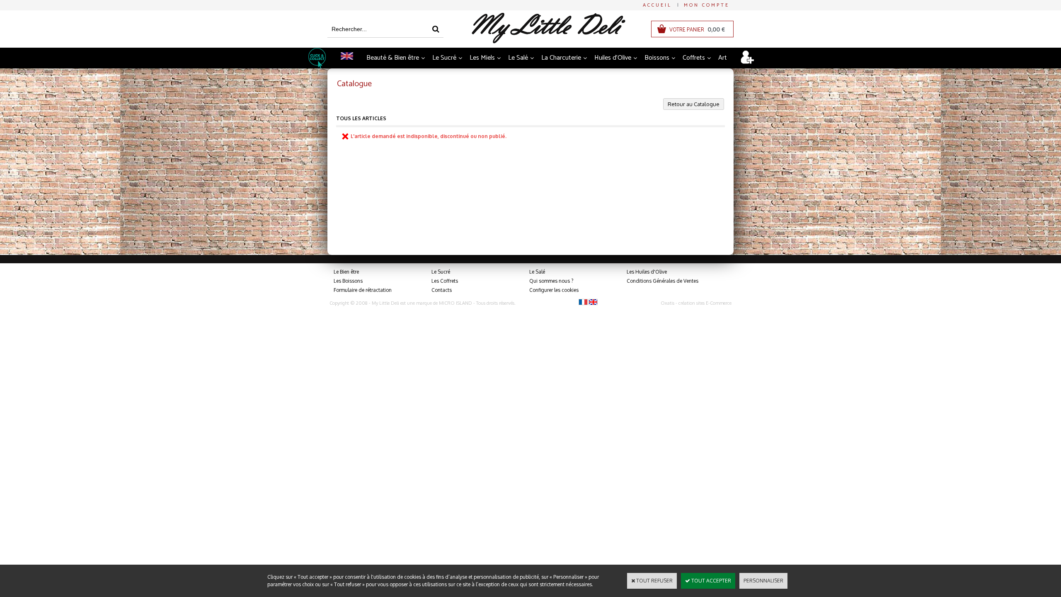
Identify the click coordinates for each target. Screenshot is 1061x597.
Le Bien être (346, 272)
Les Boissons (348, 281)
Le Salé (518, 57)
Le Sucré (444, 57)
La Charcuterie (561, 57)
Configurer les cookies (554, 290)
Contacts (441, 290)
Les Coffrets (444, 281)
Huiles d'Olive (612, 57)
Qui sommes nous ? (551, 281)
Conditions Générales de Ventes (662, 281)
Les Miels (482, 57)
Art (722, 57)
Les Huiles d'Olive (647, 272)
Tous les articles (361, 118)
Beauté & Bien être (392, 57)
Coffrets (694, 57)
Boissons (656, 57)
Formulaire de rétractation (363, 290)
